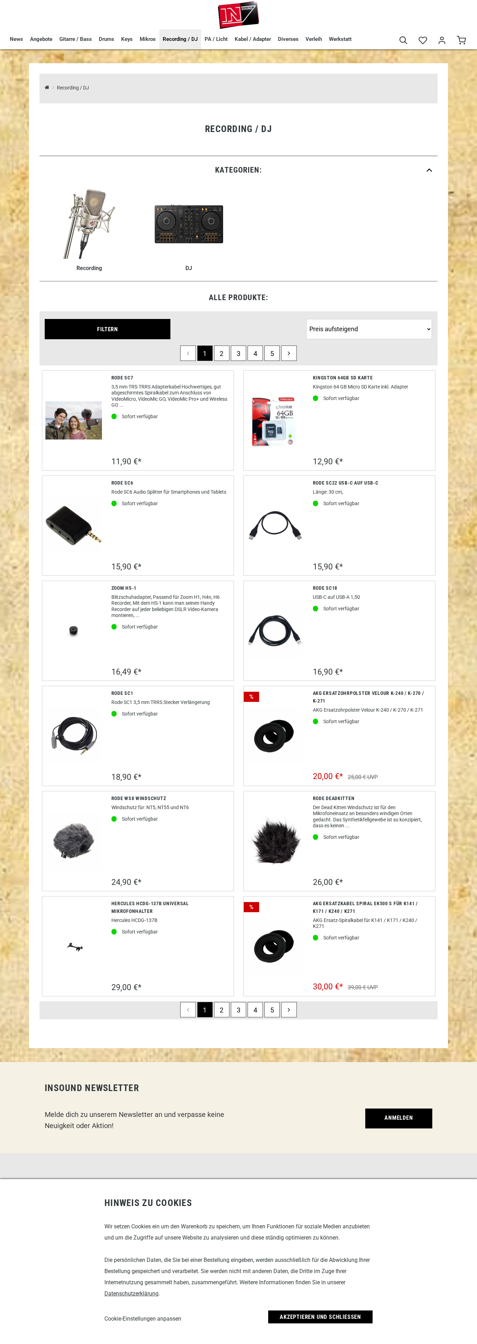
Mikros (148, 39)
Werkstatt (340, 39)
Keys (127, 39)
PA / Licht (216, 39)
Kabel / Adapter (253, 39)
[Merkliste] (422, 41)
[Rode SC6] (73, 525)
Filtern (107, 329)
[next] (288, 353)
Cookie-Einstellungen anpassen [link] (142, 1318)
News (16, 39)
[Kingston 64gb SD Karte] (275, 420)
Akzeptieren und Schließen (320, 1317)
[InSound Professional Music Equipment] (238, 14)
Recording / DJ (180, 39)
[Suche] (403, 41)
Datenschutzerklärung (131, 1293)
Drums (106, 39)
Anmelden (398, 1117)
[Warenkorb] (461, 41)
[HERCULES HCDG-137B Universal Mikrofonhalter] (73, 946)
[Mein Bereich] (442, 41)
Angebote (41, 39)
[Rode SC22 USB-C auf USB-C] (275, 525)
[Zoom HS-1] (73, 631)
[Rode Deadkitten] (275, 841)
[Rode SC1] (73, 735)
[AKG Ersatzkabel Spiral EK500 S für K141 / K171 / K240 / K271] (275, 946)
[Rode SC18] (275, 630)
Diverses (288, 39)
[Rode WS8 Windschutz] (73, 841)
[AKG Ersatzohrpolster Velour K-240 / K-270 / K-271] (275, 735)
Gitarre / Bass (75, 39)
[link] (238, 170)
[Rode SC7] (73, 420)
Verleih (314, 39)
